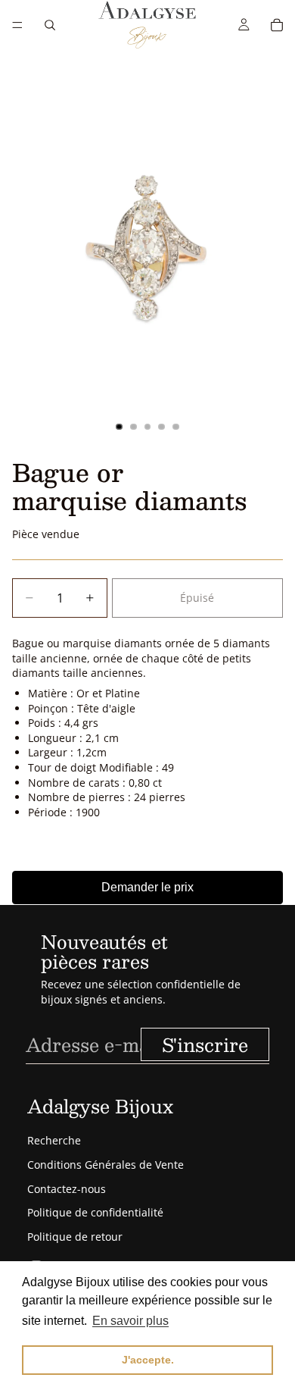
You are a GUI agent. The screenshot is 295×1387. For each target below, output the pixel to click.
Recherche (54, 1140)
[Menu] (17, 25)
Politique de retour (75, 1236)
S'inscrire (205, 1044)
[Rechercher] (50, 25)
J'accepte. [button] (148, 1360)
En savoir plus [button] (130, 1320)
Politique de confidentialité (95, 1212)
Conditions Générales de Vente (105, 1164)
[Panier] (276, 25)
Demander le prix (147, 887)
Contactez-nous (66, 1189)
